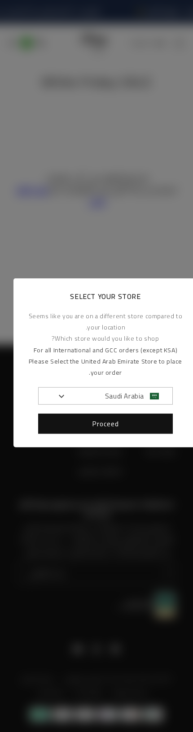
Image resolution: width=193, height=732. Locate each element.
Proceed (105, 423)
